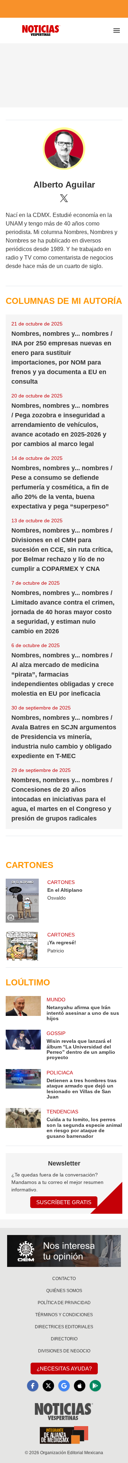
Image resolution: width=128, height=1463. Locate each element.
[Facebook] (32, 1385)
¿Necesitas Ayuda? (64, 1368)
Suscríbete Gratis (63, 1202)
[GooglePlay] (95, 1385)
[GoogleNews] (64, 1385)
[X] (64, 198)
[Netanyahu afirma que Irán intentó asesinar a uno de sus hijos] (23, 1008)
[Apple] (79, 1385)
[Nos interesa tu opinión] (64, 1251)
